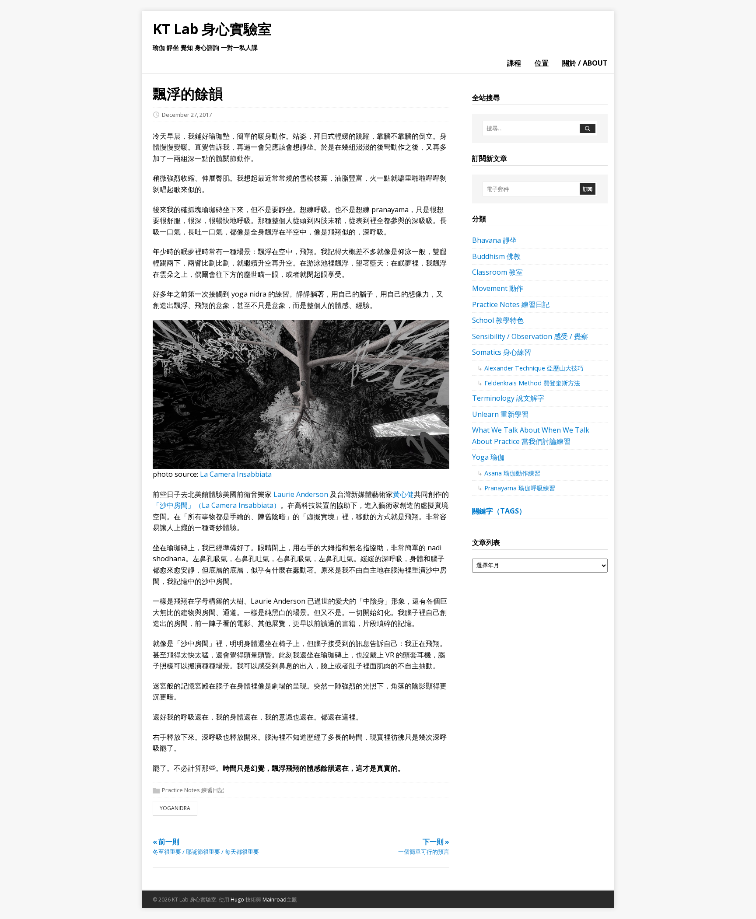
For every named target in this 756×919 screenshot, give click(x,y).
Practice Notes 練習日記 (193, 790)
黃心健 (403, 494)
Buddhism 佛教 (496, 256)
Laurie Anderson (300, 494)
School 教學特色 (498, 320)
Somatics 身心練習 (501, 352)
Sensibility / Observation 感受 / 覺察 (530, 336)
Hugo (237, 899)
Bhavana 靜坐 (494, 240)
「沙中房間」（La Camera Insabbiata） (216, 505)
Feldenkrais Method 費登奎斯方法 (532, 383)
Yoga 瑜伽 (488, 457)
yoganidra (175, 808)
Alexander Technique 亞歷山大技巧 (534, 368)
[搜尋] (587, 128)
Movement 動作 (497, 288)
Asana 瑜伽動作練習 (512, 473)
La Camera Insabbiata (236, 474)
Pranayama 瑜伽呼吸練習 (519, 488)
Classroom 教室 (497, 272)
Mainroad (274, 899)
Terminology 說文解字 (508, 398)
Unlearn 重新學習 (500, 414)
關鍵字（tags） (499, 511)
